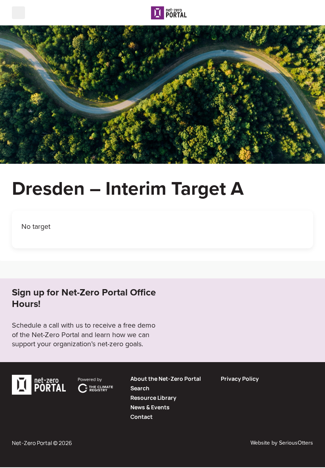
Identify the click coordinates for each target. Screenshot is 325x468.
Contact (141, 416)
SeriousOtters (296, 443)
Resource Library (153, 397)
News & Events (150, 407)
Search (139, 388)
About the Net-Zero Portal (165, 378)
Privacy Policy (240, 378)
